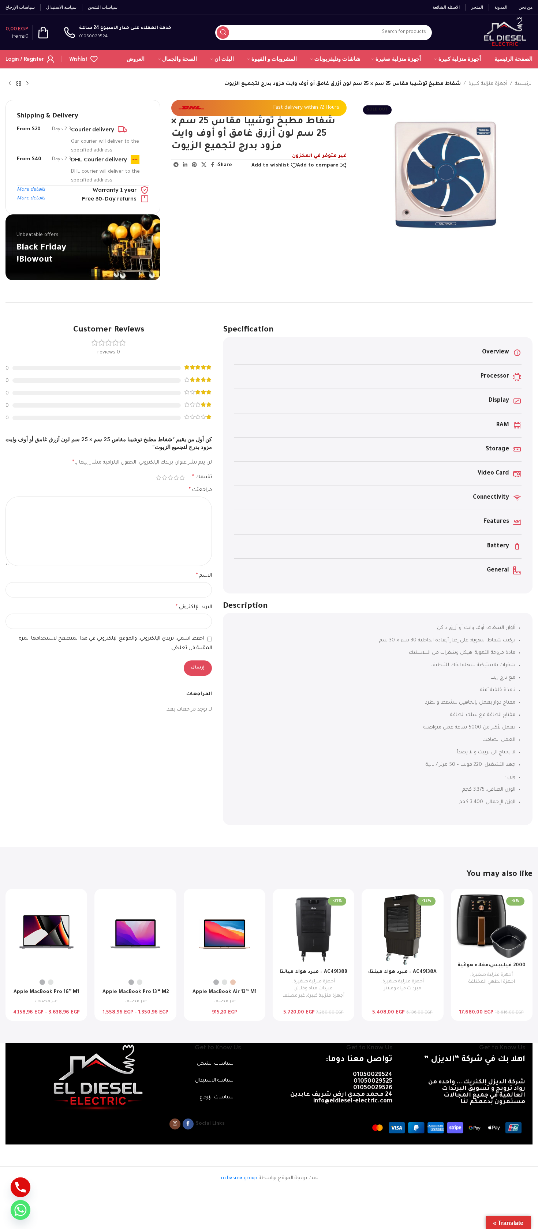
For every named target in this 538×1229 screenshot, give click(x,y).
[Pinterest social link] (194, 165)
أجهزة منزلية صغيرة (492, 975)
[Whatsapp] (20, 1210)
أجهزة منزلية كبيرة (487, 84)
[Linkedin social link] (185, 165)
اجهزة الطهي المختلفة (491, 982)
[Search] (223, 32)
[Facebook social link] (212, 165)
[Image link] (96, 1077)
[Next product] (9, 83)
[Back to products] (18, 83)
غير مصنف (294, 995)
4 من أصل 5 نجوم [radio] (164, 477)
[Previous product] (27, 83)
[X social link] (204, 165)
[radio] (233, 982)
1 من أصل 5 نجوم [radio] (182, 477)
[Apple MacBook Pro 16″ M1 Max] (46, 934)
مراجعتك (200, 490)
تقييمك (202, 477)
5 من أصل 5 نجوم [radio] (158, 477)
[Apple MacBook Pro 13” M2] (135, 934)
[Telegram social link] (176, 165)
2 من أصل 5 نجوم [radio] (176, 477)
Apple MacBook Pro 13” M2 (135, 992)
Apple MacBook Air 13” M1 (225, 992)
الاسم (204, 576)
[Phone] (20, 1187)
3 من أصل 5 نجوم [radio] (170, 477)
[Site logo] (504, 32)
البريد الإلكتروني (194, 607)
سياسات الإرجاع (216, 1097)
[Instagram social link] (174, 1124)
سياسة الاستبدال (214, 1080)
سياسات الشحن (215, 1064)
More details (31, 189)
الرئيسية (524, 84)
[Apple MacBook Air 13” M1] (224, 934)
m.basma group (239, 1178)
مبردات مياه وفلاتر (402, 988)
